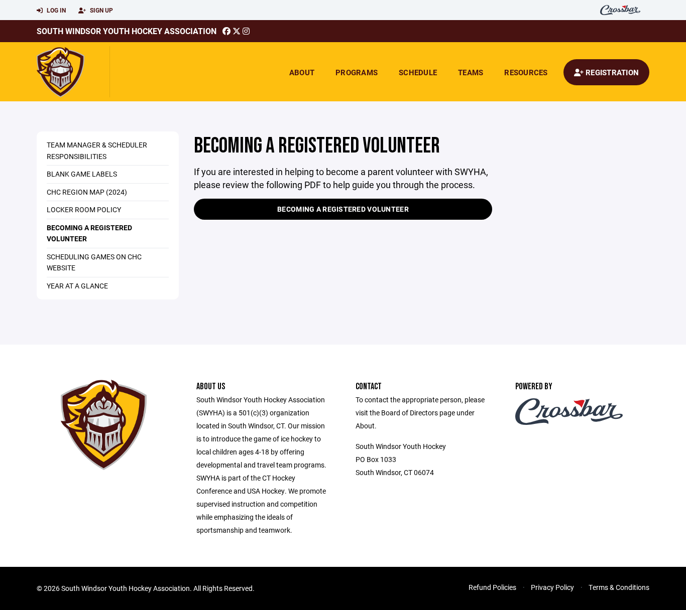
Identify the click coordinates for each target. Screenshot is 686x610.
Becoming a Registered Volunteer (343, 209)
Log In (55, 10)
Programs (356, 72)
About (301, 72)
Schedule (418, 72)
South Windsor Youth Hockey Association (126, 31)
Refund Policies (492, 587)
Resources (525, 72)
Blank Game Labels (82, 174)
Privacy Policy (552, 587)
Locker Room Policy (84, 209)
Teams (470, 72)
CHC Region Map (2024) (87, 192)
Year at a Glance (77, 285)
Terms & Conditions (619, 587)
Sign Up (100, 10)
